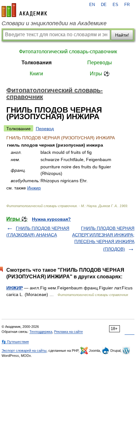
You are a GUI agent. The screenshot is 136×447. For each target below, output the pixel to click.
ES (115, 5)
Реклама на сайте (68, 332)
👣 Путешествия (15, 342)
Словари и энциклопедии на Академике (54, 23)
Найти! (122, 35)
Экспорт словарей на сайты (24, 350)
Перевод (45, 128)
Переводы (99, 62)
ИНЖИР (14, 287)
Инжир (34, 187)
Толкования (37, 62)
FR (127, 5)
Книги (36, 73)
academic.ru (24, 10)
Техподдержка (40, 332)
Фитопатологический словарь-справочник (68, 51)
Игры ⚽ (100, 73)
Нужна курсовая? (51, 219)
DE (104, 5)
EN (92, 5)
